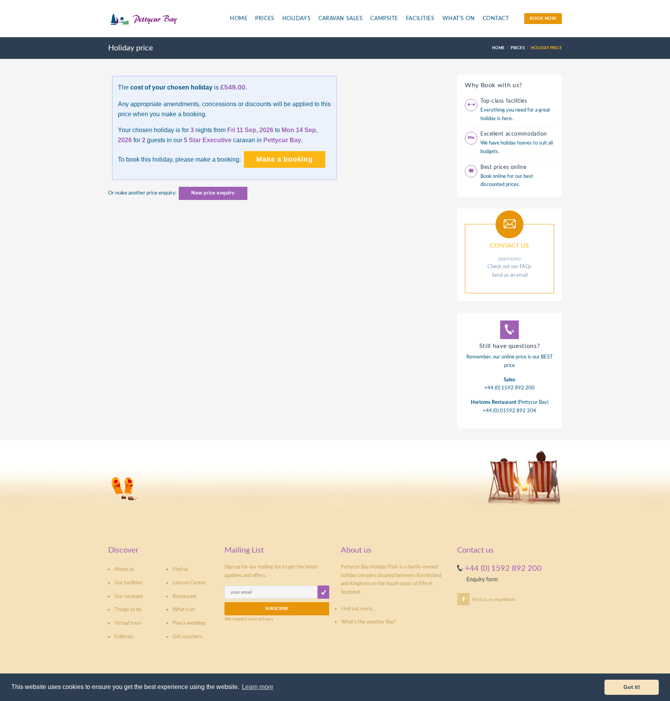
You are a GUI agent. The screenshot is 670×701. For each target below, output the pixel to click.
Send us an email (510, 275)
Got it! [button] (631, 687)
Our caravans (128, 596)
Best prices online (503, 167)
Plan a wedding (189, 623)
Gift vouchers (187, 636)
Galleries (124, 636)
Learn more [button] (257, 687)
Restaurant (185, 596)
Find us (180, 569)
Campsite (384, 18)
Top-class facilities (503, 101)
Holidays (296, 18)
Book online (493, 176)
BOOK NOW (543, 18)
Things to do (128, 609)
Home (238, 18)
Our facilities (128, 583)
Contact (496, 18)
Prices (264, 18)
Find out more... (358, 608)
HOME (498, 48)
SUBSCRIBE (277, 608)
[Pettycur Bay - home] (163, 23)
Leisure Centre (189, 583)
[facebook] (463, 599)
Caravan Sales (340, 18)
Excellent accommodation (513, 134)
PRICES (518, 48)
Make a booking (284, 159)
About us (124, 569)
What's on (184, 609)
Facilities (420, 18)
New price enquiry (213, 193)
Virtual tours (128, 623)
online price (514, 357)
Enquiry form (482, 579)
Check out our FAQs (509, 266)
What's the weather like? (368, 622)
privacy (266, 619)
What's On (458, 18)
